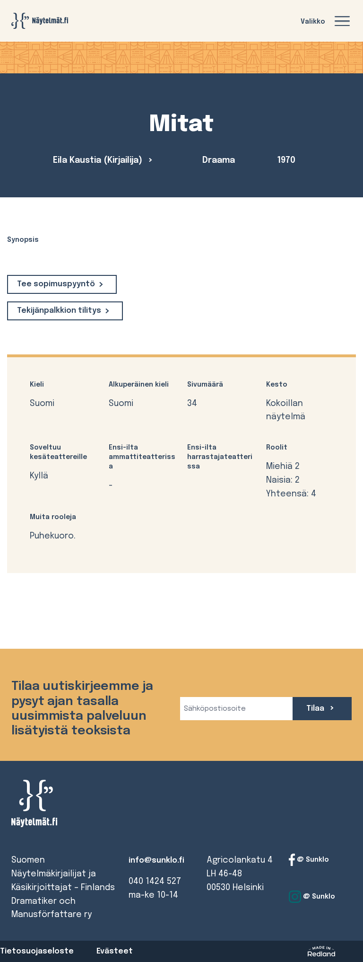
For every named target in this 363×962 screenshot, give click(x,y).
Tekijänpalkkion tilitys (59, 311)
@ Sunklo (312, 859)
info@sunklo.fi (156, 860)
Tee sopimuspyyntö (56, 284)
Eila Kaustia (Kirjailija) (99, 160)
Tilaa (316, 709)
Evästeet (114, 951)
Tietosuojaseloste (37, 951)
